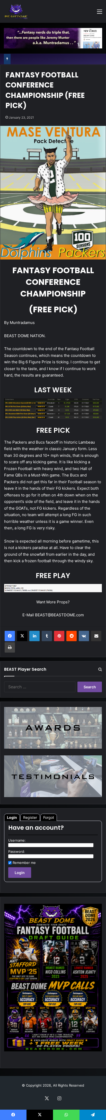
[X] (22, 636)
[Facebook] (10, 636)
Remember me (24, 863)
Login (12, 817)
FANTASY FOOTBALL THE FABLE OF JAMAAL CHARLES (57, 59)
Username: (17, 840)
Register (30, 817)
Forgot (48, 817)
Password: (16, 851)
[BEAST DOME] (16, 11)
